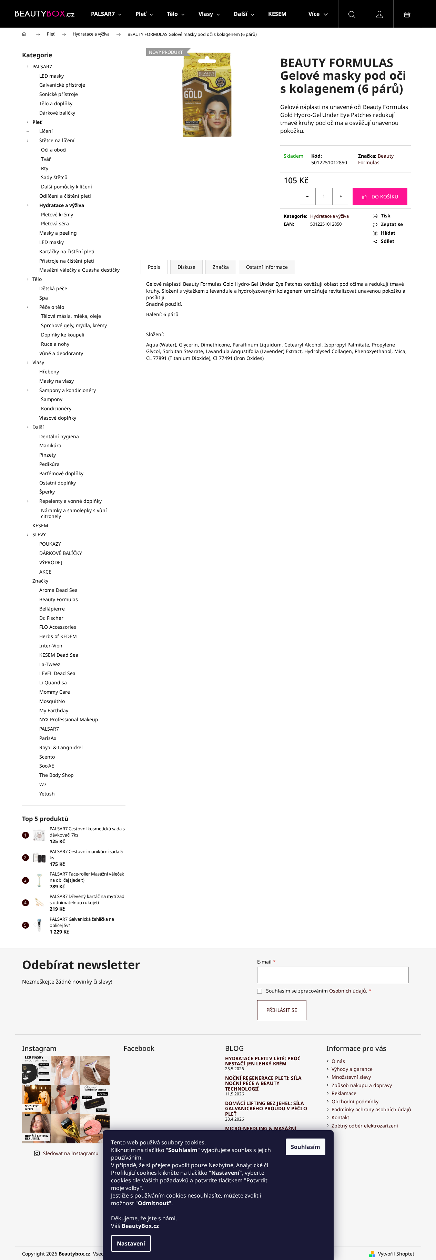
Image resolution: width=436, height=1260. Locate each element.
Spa (43, 297)
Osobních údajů (347, 990)
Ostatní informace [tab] (267, 267)
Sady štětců (54, 177)
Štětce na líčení (56, 140)
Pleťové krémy (57, 214)
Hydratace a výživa (61, 205)
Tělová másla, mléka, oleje (71, 316)
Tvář (46, 159)
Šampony (51, 399)
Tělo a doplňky (55, 103)
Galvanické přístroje (62, 84)
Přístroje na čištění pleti (66, 260)
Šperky (47, 491)
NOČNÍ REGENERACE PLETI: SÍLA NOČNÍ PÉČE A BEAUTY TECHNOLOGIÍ (263, 1083)
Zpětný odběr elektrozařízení (365, 1125)
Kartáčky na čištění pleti (66, 251)
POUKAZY (50, 543)
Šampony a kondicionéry (67, 390)
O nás (338, 1061)
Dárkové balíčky (57, 112)
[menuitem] (106, 14)
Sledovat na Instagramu (71, 1153)
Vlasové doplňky (57, 417)
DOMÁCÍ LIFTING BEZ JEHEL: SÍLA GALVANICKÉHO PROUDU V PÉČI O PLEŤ (266, 1108)
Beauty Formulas (376, 159)
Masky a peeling (58, 232)
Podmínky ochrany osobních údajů (371, 1109)
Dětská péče (53, 288)
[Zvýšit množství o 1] (340, 196)
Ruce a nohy (55, 344)
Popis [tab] (154, 267)
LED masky (51, 75)
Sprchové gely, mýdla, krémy (74, 325)
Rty (44, 168)
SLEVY (39, 534)
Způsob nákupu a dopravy (362, 1085)
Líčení (46, 131)
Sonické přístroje (58, 94)
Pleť (37, 122)
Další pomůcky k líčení (66, 186)
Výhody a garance (352, 1069)
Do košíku (385, 196)
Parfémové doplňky (61, 473)
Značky (40, 580)
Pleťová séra (55, 223)
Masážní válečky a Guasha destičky (79, 269)
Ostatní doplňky (57, 482)
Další (38, 427)
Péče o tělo (51, 307)
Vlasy (38, 362)
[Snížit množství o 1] (307, 196)
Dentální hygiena (59, 436)
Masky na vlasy (56, 381)
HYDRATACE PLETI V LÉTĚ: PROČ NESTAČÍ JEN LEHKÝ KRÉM (263, 1061)
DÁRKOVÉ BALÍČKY (60, 553)
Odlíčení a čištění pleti (65, 196)
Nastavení (131, 1243)
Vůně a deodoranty (61, 353)
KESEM (40, 525)
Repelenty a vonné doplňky (70, 501)
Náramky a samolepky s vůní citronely (74, 513)
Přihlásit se (281, 1010)
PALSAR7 (42, 66)
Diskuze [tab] (186, 267)
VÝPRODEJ (50, 562)
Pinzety (47, 454)
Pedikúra (49, 464)
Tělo (37, 279)
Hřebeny (49, 371)
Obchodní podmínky (355, 1101)
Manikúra (50, 445)
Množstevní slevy (351, 1077)
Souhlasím (305, 1147)
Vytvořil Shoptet (396, 1253)
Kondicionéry (56, 408)
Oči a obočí (54, 149)
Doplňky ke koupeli (62, 334)
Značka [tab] (221, 267)
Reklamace (344, 1093)
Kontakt (340, 1117)
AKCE (45, 571)
